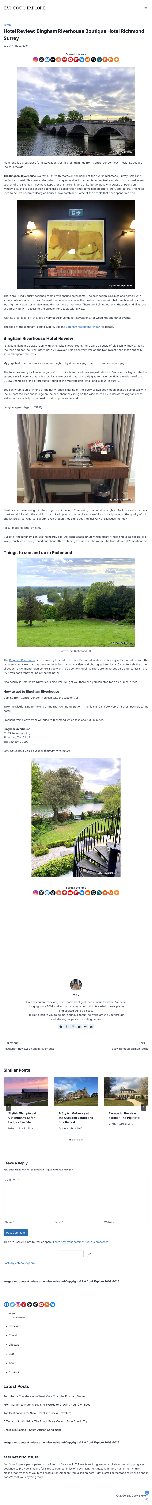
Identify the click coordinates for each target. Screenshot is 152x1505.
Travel (13, 1335)
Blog (12, 1353)
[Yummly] (105, 59)
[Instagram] (35, 59)
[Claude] (58, 59)
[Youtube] (70, 59)
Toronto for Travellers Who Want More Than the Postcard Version (45, 1396)
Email (58, 1222)
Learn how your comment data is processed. (81, 1241)
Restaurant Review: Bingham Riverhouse (29, 1046)
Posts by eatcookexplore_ (20, 1263)
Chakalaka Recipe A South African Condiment (32, 1429)
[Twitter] (12, 1304)
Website (109, 1222)
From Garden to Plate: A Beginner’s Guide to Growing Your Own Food (47, 1404)
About (12, 1363)
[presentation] (26, 1091)
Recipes (11, 1313)
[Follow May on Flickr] (85, 1026)
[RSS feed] (47, 1304)
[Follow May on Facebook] (61, 1026)
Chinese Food (18, 1317)
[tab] (70, 1140)
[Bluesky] (81, 59)
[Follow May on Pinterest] (91, 1026)
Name (9, 1222)
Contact (14, 1372)
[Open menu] (145, 8)
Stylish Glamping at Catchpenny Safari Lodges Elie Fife (22, 1118)
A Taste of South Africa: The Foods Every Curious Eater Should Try (45, 1421)
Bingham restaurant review (83, 326)
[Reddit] (87, 59)
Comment (12, 1179)
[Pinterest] (64, 59)
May (9, 46)
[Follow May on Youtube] (79, 1026)
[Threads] (53, 59)
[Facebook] (47, 59)
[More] (116, 59)
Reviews (14, 1326)
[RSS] (110, 59)
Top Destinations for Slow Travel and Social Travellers (37, 1413)
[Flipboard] (76, 59)
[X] (41, 59)
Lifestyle (14, 1344)
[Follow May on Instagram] (73, 1026)
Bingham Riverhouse (22, 660)
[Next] (143, 1107)
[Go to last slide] (8, 1107)
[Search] (89, 1253)
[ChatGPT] (93, 59)
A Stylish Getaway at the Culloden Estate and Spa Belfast (76, 1118)
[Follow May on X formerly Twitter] (67, 1026)
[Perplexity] (99, 59)
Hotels (8, 25)
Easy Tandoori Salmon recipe (130, 1046)
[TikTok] (35, 1304)
